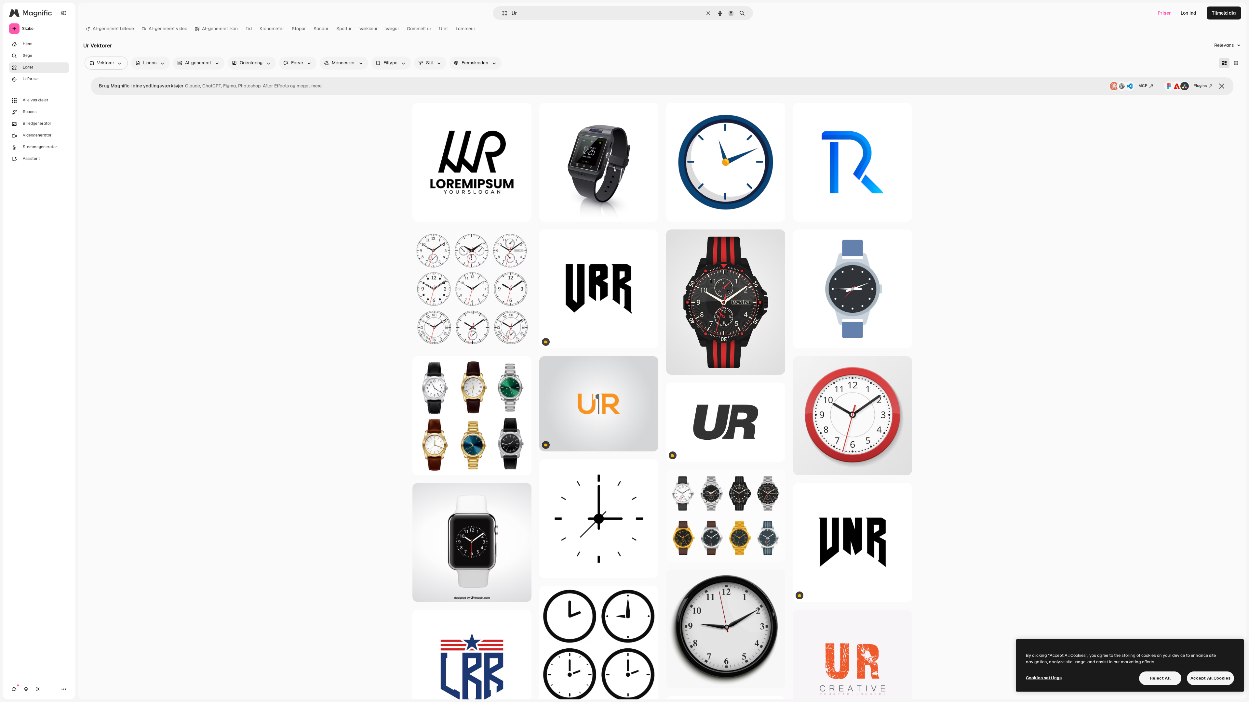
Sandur (321, 29)
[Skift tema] (38, 689)
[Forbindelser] (14, 689)
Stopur (299, 29)
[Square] (1236, 63)
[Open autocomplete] (502, 13)
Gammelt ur (419, 29)
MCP (1143, 85)
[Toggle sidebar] (64, 13)
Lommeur (465, 29)
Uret (443, 29)
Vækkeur (368, 29)
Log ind (1188, 13)
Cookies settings (1044, 678)
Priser (1164, 13)
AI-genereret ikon (220, 29)
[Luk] (1222, 86)
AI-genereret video (168, 29)
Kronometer (272, 29)
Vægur (392, 29)
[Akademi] (26, 689)
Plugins (1200, 85)
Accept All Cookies (1210, 678)
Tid (249, 29)
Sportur (344, 29)
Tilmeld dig (1224, 13)
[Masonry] (1224, 63)
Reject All (1160, 678)
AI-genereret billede (113, 29)
